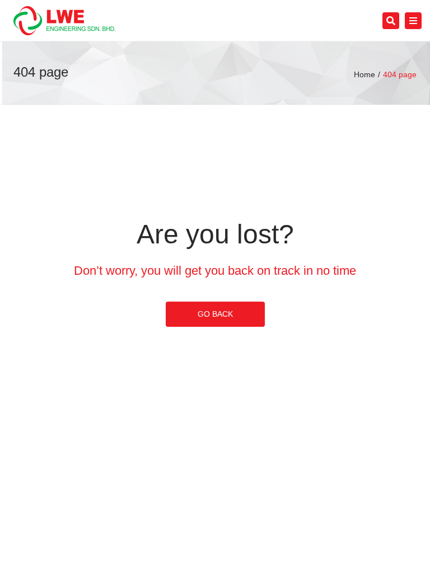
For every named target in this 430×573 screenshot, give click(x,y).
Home (364, 74)
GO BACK (215, 313)
